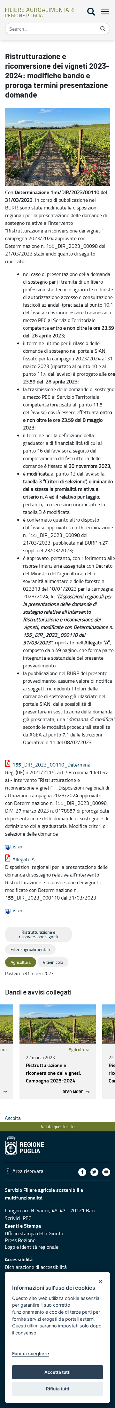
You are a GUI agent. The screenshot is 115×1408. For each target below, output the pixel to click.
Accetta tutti (57, 1372)
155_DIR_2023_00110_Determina (51, 764)
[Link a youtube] (106, 1172)
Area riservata (27, 1171)
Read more (73, 1091)
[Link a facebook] (82, 1172)
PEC (27, 1218)
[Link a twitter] (94, 1172)
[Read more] (57, 1023)
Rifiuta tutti (57, 1388)
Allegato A (23, 859)
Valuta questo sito (57, 1126)
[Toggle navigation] (103, 11)
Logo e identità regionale (31, 1246)
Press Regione (20, 1240)
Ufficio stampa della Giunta (34, 1233)
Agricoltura (79, 1049)
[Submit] (103, 29)
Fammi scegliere (30, 1353)
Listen (17, 846)
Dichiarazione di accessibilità (36, 1266)
